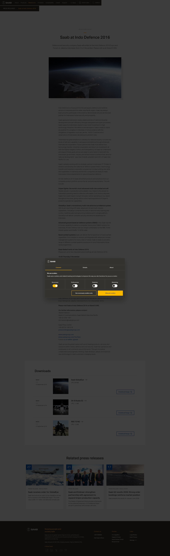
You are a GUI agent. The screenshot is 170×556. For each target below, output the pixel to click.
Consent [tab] (58, 267)
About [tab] (112, 267)
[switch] (75, 285)
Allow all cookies (110, 293)
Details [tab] (85, 267)
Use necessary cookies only (84, 293)
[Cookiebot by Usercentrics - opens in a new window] (115, 261)
